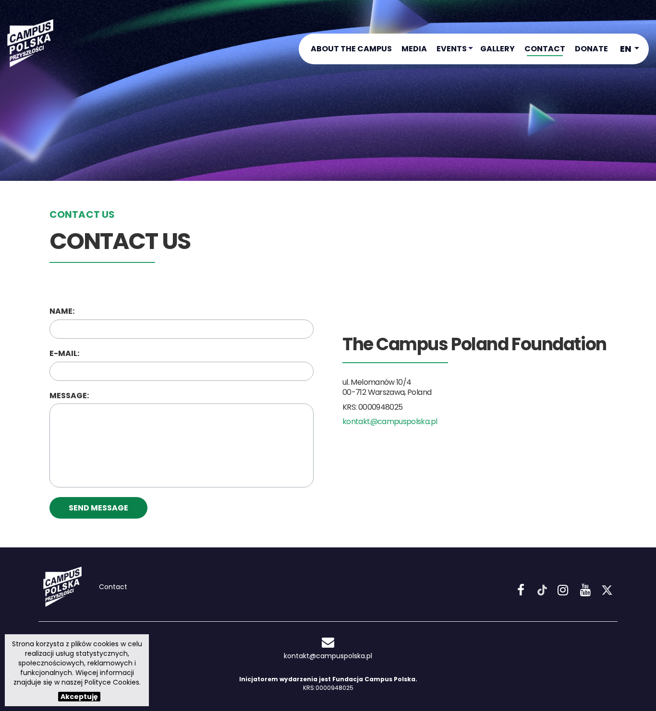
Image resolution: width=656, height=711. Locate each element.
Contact (544, 48)
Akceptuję (79, 696)
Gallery (497, 48)
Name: (61, 311)
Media (414, 48)
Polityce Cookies (112, 682)
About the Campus (351, 48)
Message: (69, 396)
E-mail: (64, 353)
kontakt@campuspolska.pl (389, 421)
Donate (591, 48)
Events (452, 48)
